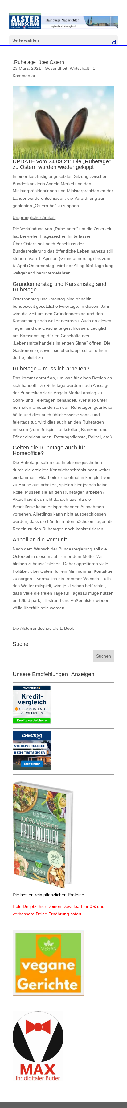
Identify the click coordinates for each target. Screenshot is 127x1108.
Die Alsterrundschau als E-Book (43, 628)
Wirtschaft (79, 68)
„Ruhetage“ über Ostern (38, 62)
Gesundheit (56, 68)
